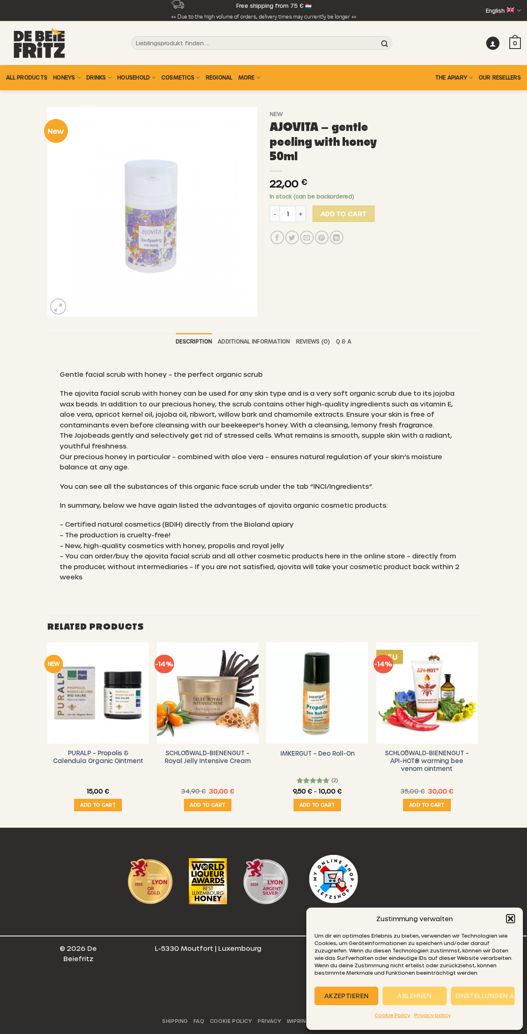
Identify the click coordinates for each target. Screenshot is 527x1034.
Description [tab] (194, 341)
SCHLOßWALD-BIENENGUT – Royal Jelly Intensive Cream (208, 756)
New (276, 113)
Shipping (175, 1021)
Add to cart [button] (98, 805)
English (495, 10)
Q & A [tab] (343, 341)
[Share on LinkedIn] (336, 237)
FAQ (199, 1021)
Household (133, 77)
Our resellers (500, 77)
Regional (219, 77)
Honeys (64, 77)
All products (26, 77)
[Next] (477, 734)
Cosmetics (177, 77)
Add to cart (344, 213)
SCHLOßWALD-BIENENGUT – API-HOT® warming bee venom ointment (427, 760)
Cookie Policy (392, 1015)
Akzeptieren (346, 995)
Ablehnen (414, 995)
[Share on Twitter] (292, 237)
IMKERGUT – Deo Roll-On (317, 753)
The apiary (451, 77)
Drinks (96, 77)
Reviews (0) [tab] (313, 341)
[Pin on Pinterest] (322, 237)
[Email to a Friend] (307, 237)
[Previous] (48, 734)
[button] (510, 919)
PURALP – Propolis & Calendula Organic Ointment (98, 756)
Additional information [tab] (254, 341)
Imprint (298, 1021)
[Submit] (385, 43)
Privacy (269, 1021)
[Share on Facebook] (277, 237)
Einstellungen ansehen (485, 995)
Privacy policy (432, 1015)
